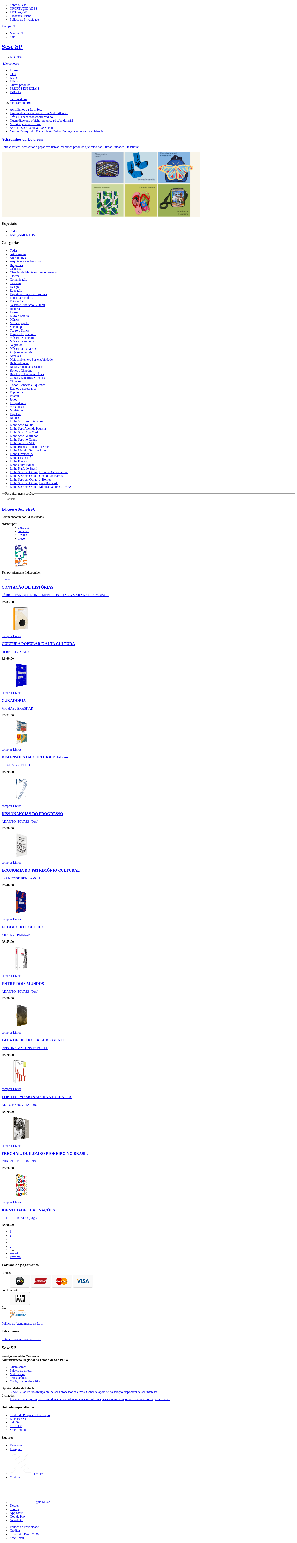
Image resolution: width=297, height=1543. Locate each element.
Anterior (15, 1253)
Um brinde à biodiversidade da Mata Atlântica (39, 113)
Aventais (15, 356)
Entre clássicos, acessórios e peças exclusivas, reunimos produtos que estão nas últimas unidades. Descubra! (70, 147)
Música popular (19, 323)
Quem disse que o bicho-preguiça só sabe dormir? (41, 120)
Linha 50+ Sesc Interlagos (26, 421)
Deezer (14, 1505)
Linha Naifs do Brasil (23, 468)
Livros (14, 70)
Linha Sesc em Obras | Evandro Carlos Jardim (39, 472)
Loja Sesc (16, 56)
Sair (12, 37)
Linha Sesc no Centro (23, 439)
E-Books (15, 92)
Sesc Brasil (17, 1538)
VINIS (14, 81)
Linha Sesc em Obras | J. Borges (30, 479)
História (15, 308)
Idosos (14, 312)
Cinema (15, 276)
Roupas (14, 417)
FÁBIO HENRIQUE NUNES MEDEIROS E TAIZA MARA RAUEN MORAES (55, 595)
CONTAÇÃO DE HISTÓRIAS (27, 587)
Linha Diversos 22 (21, 454)
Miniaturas (16, 410)
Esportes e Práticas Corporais (28, 294)
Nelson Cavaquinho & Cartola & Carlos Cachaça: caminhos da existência (56, 131)
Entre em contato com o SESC (21, 1339)
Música (14, 319)
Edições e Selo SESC (19, 509)
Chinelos (15, 381)
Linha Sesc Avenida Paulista (28, 428)
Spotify (14, 1509)
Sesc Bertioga (18, 1429)
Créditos (15, 1530)
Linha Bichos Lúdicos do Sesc (29, 446)
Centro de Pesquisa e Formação (30, 1415)
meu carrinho (20, 102)
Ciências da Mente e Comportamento (33, 272)
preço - (22, 538)
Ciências (15, 268)
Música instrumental (22, 341)
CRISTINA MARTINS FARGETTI (25, 1048)
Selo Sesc (16, 1422)
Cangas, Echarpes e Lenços (27, 377)
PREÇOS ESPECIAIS (24, 88)
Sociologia (16, 327)
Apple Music (41, 1502)
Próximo (15, 1257)
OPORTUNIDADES (23, 8)
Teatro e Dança (19, 330)
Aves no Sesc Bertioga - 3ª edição (31, 127)
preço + (22, 534)
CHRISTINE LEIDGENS (19, 1161)
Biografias (16, 265)
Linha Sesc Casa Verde (24, 432)
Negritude (16, 345)
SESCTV (16, 1426)
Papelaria (15, 414)
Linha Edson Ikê (20, 457)
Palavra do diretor (21, 1370)
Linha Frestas (18, 461)
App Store (16, 1513)
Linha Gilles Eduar (22, 465)
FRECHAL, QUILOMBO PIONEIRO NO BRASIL (45, 1153)
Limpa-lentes (18, 403)
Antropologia (18, 257)
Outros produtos (20, 85)
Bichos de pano (19, 363)
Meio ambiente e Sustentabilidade (31, 359)
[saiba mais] (21, 565)
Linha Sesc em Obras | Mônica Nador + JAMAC (41, 486)
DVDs (14, 77)
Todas (13, 250)
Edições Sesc (18, 1418)
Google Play (18, 1516)
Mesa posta (17, 406)
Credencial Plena (20, 16)
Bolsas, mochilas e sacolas (26, 366)
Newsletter (16, 1520)
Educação (16, 290)
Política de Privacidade (24, 19)
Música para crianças (23, 348)
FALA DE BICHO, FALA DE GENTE (34, 1040)
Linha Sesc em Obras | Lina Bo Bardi (34, 483)
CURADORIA (14, 700)
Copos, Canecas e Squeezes (27, 385)
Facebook (16, 1445)
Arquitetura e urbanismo (25, 261)
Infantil (14, 396)
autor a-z (23, 531)
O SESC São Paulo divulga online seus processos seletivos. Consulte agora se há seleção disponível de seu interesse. (84, 1392)
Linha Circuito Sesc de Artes (28, 450)
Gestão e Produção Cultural (27, 305)
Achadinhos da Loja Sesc (26, 109)
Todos (14, 231)
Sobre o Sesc (18, 5)
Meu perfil (16, 33)
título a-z (23, 527)
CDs (13, 74)
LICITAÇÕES (19, 12)
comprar (7, 636)
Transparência (18, 1377)
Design (14, 287)
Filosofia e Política (21, 297)
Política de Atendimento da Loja (22, 1323)
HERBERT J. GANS (15, 651)
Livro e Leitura (19, 316)
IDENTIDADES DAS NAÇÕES (28, 1210)
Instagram (16, 1449)
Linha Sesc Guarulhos (24, 436)
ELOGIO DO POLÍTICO (23, 927)
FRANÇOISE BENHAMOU (21, 878)
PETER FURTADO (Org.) (19, 1218)
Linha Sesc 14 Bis (21, 425)
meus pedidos (18, 99)
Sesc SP (12, 46)
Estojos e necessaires (23, 388)
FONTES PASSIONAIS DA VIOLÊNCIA (37, 1097)
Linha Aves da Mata (22, 443)
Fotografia (16, 301)
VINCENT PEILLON (16, 934)
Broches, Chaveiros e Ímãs (27, 374)
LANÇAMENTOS (22, 235)
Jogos (13, 399)
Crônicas (15, 283)
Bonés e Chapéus (21, 370)
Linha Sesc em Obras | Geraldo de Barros (36, 476)
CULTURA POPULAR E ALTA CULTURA (38, 644)
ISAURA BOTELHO (16, 765)
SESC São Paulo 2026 (24, 1534)
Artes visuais (18, 254)
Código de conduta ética (25, 1381)
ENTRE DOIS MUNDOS (23, 983)
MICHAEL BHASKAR (17, 708)
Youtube (15, 1477)
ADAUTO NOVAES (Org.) (20, 821)
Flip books (16, 392)
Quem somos (18, 1367)
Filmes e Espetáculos (23, 334)
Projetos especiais (21, 352)
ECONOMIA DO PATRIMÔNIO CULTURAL (41, 870)
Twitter (38, 1473)
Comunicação (18, 279)
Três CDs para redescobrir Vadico (31, 117)
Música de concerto (22, 337)
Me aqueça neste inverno (25, 124)
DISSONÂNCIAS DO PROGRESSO (32, 814)
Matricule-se (17, 1374)
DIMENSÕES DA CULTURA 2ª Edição (35, 757)
